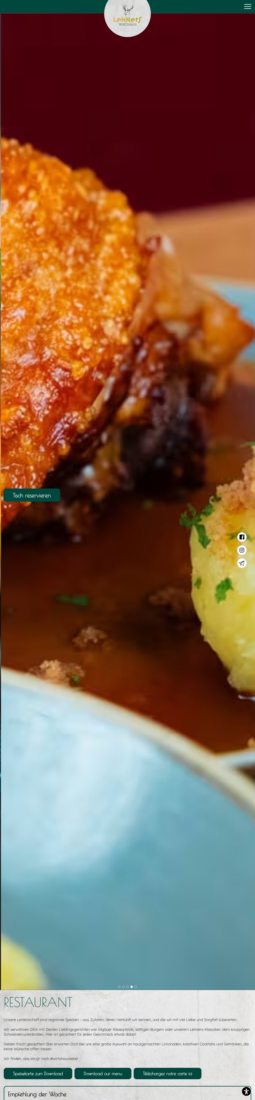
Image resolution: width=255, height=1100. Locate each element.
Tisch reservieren (32, 495)
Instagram (242, 550)
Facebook (242, 537)
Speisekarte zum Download (38, 1073)
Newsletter (242, 563)
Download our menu (103, 1073)
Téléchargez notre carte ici (167, 1073)
